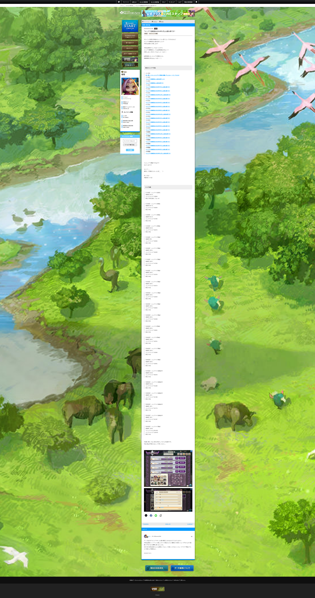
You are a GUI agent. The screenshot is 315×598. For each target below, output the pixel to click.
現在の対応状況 (188, 2)
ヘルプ (179, 2)
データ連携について (130, 54)
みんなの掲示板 (144, 2)
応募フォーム (182, 580)
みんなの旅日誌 (155, 2)
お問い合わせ (176, 580)
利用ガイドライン (159, 580)
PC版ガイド (130, 43)
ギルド (164, 2)
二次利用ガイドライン (168, 580)
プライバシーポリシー (139, 580)
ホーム (122, 5)
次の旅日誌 (189, 524)
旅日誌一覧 (167, 524)
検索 (131, 150)
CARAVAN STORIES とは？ (130, 59)
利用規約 (131, 580)
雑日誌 (146, 33)
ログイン (130, 48)
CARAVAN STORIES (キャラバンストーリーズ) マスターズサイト (130, 13)
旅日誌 (155, 22)
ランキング (172, 2)
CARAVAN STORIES (157, 589)
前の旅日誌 (146, 524)
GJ (149, 536)
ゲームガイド (130, 65)
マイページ (126, 2)
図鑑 (162, 22)
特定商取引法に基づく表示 (149, 580)
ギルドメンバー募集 (153, 33)
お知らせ (134, 2)
